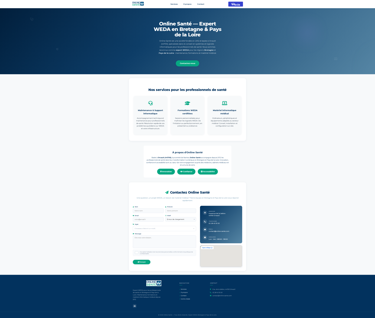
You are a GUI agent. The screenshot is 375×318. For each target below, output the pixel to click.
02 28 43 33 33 (214, 223)
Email (136, 215)
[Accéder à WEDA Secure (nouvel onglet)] (235, 4)
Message (137, 233)
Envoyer (142, 262)
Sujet (136, 224)
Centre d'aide (185, 299)
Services (174, 4)
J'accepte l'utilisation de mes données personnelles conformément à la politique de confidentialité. (166, 252)
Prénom (170, 207)
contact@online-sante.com (219, 231)
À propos (187, 4)
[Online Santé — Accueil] (139, 4)
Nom (136, 207)
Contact (200, 4)
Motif (169, 215)
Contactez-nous (187, 63)
